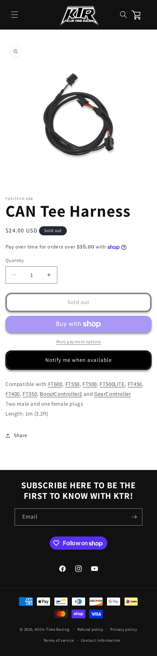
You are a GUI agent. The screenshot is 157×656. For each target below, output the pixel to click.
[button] (15, 15)
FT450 (135, 383)
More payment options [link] (78, 341)
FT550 (72, 383)
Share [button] (20, 435)
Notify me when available (78, 359)
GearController (112, 393)
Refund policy (90, 629)
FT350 (30, 393)
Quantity (14, 260)
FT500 (90, 383)
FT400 (12, 393)
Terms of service (58, 640)
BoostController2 (61, 393)
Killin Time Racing (52, 629)
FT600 (55, 383)
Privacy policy (123, 629)
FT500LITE (112, 383)
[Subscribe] (134, 517)
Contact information (100, 640)
